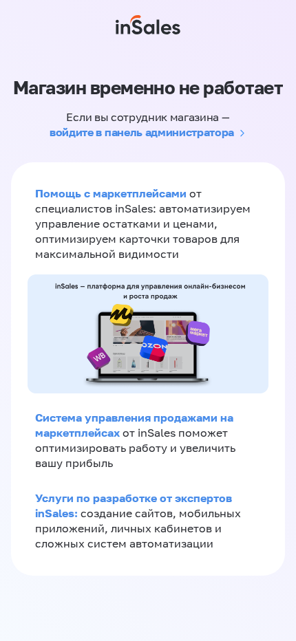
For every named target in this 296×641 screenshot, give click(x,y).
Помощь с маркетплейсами (112, 193)
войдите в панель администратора (142, 132)
